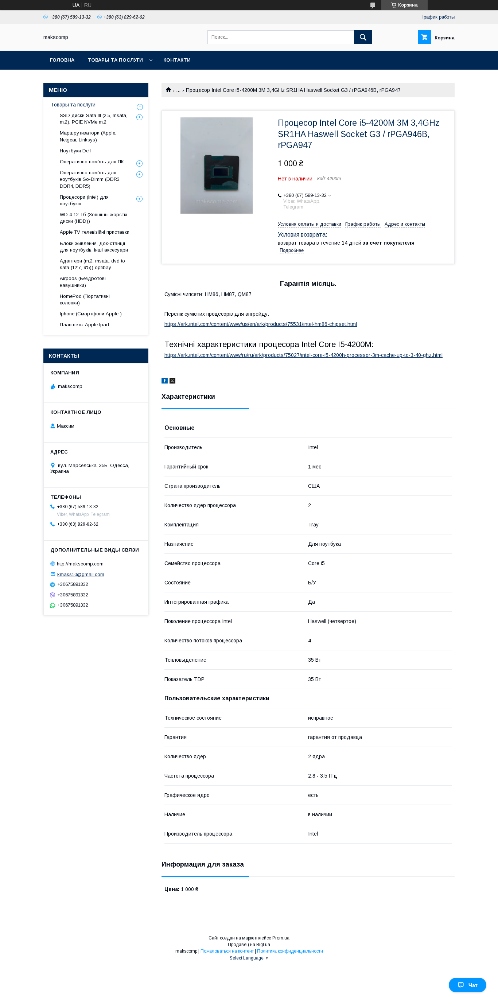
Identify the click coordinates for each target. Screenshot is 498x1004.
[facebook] (165, 382)
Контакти (177, 60)
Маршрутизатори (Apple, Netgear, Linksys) (88, 136)
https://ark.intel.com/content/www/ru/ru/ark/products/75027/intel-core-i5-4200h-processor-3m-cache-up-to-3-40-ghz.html (303, 355)
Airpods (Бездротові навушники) (83, 282)
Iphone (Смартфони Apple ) (91, 313)
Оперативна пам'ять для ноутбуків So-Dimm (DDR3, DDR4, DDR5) (90, 179)
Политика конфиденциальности (290, 951)
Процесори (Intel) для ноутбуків (84, 200)
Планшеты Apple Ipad (84, 324)
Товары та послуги (115, 60)
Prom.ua (280, 938)
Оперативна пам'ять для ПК (92, 161)
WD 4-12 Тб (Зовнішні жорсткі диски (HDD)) (93, 218)
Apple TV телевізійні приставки (94, 232)
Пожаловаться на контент (227, 951)
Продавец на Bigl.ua (249, 944)
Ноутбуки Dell (75, 150)
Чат (473, 985)
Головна (62, 60)
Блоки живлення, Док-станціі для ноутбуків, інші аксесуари (94, 247)
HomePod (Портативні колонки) (85, 299)
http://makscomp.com (80, 564)
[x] (172, 382)
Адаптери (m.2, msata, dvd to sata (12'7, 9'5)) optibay (92, 264)
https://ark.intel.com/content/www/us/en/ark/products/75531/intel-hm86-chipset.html (260, 324)
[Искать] (363, 37)
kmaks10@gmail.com (80, 574)
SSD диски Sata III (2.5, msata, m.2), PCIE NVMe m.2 (93, 119)
